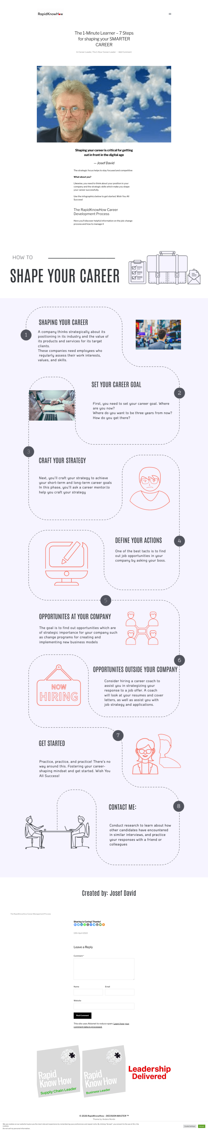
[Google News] (91, 924)
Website (77, 1000)
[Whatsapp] (84, 924)
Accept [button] (201, 1126)
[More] (103, 924)
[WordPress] (97, 924)
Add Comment (125, 52)
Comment (79, 956)
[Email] (100, 924)
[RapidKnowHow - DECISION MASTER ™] (99, 14)
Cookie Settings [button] (189, 1126)
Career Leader (85, 52)
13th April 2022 (81, 933)
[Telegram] (94, 924)
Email (107, 987)
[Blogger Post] (87, 924)
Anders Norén (108, 1119)
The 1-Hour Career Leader (104, 52)
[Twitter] (78, 924)
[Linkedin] (81, 924)
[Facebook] (75, 924)
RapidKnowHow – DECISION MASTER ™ (108, 1116)
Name (76, 987)
